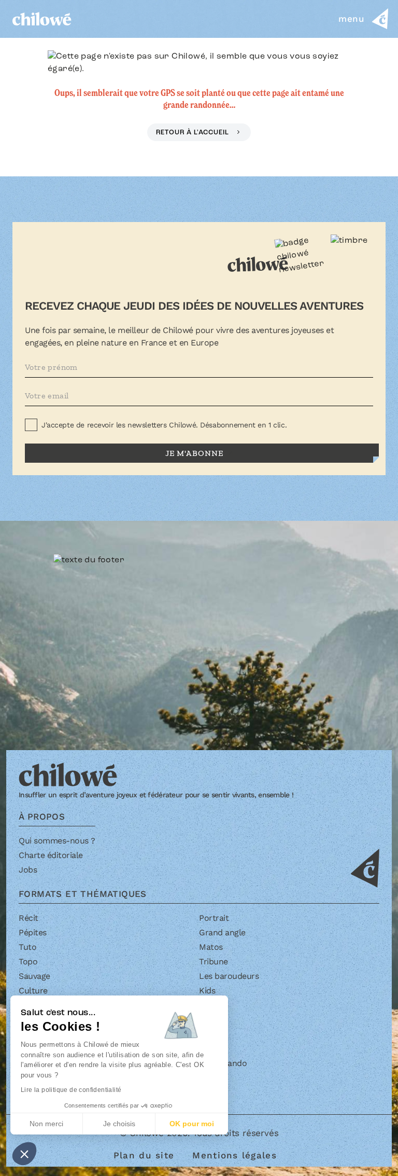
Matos (211, 947)
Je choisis (119, 1123)
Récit (28, 918)
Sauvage (34, 976)
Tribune (213, 961)
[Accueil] (42, 19)
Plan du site (143, 1155)
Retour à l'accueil (193, 132)
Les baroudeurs (229, 976)
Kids (207, 990)
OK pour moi (191, 1123)
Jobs (28, 870)
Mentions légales (234, 1155)
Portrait (214, 918)
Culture (33, 990)
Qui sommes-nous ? (57, 841)
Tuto (27, 947)
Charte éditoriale (51, 855)
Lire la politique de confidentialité (71, 1090)
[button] (24, 1153)
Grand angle (222, 932)
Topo (28, 961)
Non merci (46, 1123)
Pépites (33, 932)
